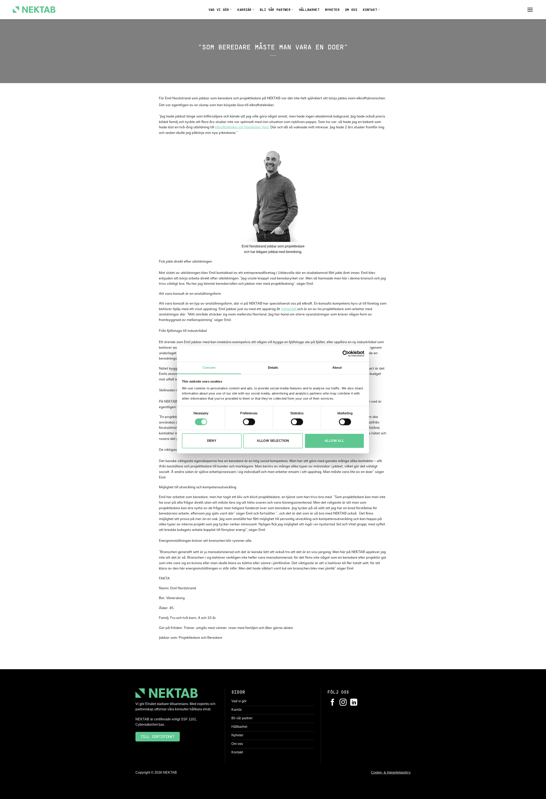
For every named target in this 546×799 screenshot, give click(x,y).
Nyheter (332, 9)
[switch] (249, 421)
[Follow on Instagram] (343, 703)
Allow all (334, 441)
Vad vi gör (219, 9)
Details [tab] (273, 367)
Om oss (351, 9)
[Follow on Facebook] (332, 703)
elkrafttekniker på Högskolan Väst (242, 127)
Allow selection (273, 441)
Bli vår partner (275, 9)
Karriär (244, 9)
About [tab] (337, 367)
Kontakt (370, 9)
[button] (530, 10)
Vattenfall (289, 309)
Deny (211, 441)
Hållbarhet (309, 9)
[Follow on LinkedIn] (353, 703)
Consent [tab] (209, 367)
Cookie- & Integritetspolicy (391, 772)
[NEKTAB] (34, 9)
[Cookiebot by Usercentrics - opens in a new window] (345, 353)
